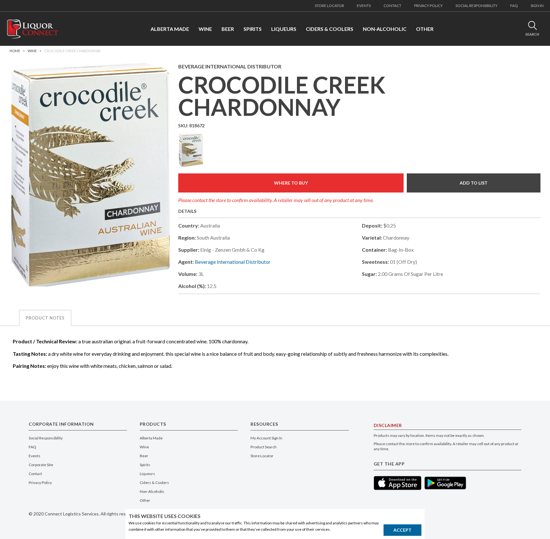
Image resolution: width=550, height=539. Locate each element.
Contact (35, 473)
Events (34, 455)
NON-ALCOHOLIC (384, 29)
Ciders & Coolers (154, 482)
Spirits (145, 464)
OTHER (425, 29)
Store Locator (261, 455)
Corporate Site (41, 464)
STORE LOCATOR (329, 5)
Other (145, 500)
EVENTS (364, 5)
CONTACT (392, 5)
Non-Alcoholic (152, 491)
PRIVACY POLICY (428, 5)
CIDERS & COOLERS (329, 29)
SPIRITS (252, 29)
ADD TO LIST (474, 183)
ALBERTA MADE (170, 29)
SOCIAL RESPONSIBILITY (476, 5)
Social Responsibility (46, 438)
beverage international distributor (233, 262)
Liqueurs (147, 473)
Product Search (263, 446)
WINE (205, 29)
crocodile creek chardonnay (72, 51)
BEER (228, 29)
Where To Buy (291, 183)
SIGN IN (537, 5)
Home (15, 51)
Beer (144, 455)
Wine (32, 51)
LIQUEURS (283, 29)
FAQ (514, 5)
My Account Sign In (266, 438)
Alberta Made (151, 438)
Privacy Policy (40, 482)
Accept (402, 530)
